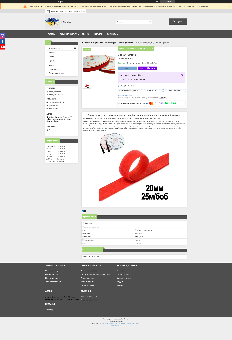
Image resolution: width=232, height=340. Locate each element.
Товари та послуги (68, 34)
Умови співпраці (123, 274)
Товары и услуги (91, 43)
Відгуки (52, 65)
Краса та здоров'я (87, 282)
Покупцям (111, 34)
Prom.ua (126, 319)
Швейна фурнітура (52, 271)
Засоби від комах (87, 285)
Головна (51, 34)
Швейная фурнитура (108, 43)
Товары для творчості (53, 282)
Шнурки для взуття (52, 274)
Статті (51, 57)
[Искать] (150, 22)
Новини (52, 53)
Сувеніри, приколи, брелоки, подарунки (95, 274)
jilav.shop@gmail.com (56, 102)
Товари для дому (87, 278)
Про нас (85, 34)
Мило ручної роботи (52, 278)
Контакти (98, 34)
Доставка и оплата (56, 73)
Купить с (143, 68)
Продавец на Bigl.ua (116, 321)
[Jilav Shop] (52, 22)
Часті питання (54, 69)
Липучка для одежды (126, 43)
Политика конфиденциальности (130, 323)
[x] (85, 212)
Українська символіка (89, 271)
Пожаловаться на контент (108, 323)
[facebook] (83, 212)
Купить (127, 68)
